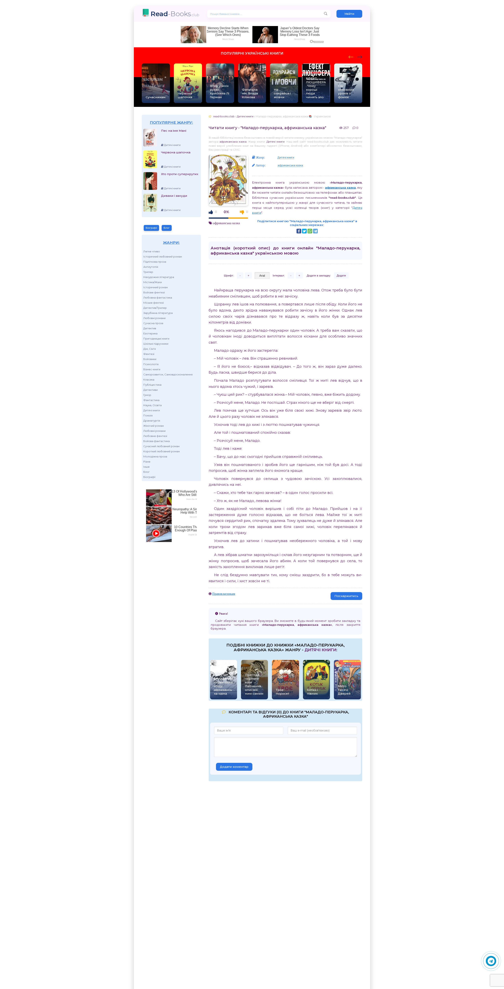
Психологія (150, 364)
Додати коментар (234, 767)
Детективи (150, 389)
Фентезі (148, 353)
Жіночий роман (153, 425)
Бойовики (149, 359)
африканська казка (233, 141)
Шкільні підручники (155, 343)
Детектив (149, 328)
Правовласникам (223, 593)
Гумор (147, 395)
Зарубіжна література (158, 312)
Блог (167, 227)
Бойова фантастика (156, 441)
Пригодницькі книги (156, 338)
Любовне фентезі (155, 436)
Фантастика (151, 400)
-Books (175, 14)
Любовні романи (154, 318)
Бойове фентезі (154, 292)
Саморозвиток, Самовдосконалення (168, 374)
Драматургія (151, 420)
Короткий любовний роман (161, 451)
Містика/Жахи (152, 282)
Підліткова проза (154, 261)
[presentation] (350, 56)
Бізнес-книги (151, 369)
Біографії (151, 227)
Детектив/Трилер (155, 307)
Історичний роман (155, 287)
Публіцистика (152, 384)
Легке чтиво (151, 251)
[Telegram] (315, 231)
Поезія (148, 415)
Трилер (148, 271)
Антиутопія (150, 266)
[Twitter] (304, 231)
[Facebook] (298, 231)
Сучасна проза (153, 323)
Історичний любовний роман (162, 256)
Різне (146, 461)
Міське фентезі (153, 302)
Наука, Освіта (152, 405)
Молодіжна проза (155, 456)
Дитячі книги (151, 410)
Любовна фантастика (157, 297)
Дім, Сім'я (149, 348)
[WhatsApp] (310, 231)
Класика (148, 379)
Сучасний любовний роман (161, 446)
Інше (146, 466)
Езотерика (150, 333)
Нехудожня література (158, 277)
